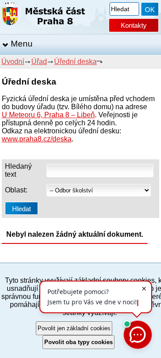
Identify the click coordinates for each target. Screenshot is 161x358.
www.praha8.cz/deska (37, 139)
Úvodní (12, 61)
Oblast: (16, 190)
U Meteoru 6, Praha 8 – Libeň (48, 115)
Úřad (39, 61)
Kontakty (134, 25)
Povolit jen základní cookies (74, 328)
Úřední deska (75, 61)
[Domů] (43, 15)
